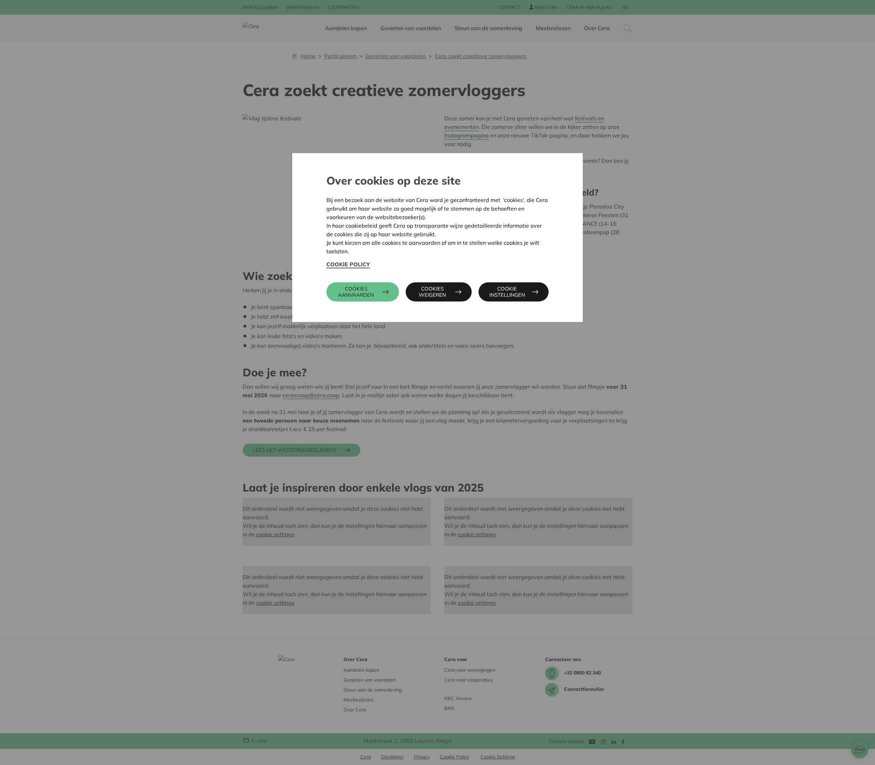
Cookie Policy (348, 264)
